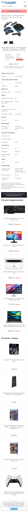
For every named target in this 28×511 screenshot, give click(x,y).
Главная (3, 15)
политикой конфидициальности (14, 507)
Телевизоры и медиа (18, 15)
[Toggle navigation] (25, 2)
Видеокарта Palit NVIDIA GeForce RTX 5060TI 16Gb (14, 219)
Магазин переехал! (14, 11)
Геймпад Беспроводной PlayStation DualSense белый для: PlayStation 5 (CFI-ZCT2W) (14, 493)
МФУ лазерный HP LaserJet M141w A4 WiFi (14, 272)
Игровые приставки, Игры (8, 17)
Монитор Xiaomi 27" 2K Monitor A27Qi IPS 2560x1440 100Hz (14, 299)
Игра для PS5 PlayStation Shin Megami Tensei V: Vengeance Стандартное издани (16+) (14, 427)
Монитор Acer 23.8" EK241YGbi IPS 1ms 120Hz (14, 245)
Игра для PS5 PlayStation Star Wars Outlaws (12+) (14, 460)
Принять (14, 508)
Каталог (9, 15)
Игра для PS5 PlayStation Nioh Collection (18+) (14, 360)
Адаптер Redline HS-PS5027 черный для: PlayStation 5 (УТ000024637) (14, 393)
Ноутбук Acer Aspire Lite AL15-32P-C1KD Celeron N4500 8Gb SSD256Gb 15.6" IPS (14, 325)
